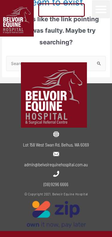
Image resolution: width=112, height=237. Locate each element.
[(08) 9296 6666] (56, 174)
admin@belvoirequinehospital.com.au (56, 164)
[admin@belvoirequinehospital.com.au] (56, 154)
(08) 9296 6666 (56, 184)
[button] (101, 9)
